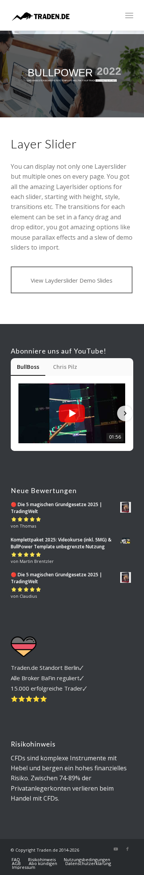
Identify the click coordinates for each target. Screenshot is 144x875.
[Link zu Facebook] (127, 849)
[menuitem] (129, 15)
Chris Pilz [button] (65, 366)
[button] (19, 413)
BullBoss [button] (28, 366)
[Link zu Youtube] (116, 849)
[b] (60, 15)
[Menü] (129, 15)
